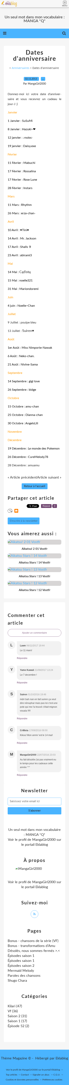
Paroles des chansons (24, 975)
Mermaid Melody (21, 971)
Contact (25, 1075)
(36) (13, 1011)
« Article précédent (22, 477)
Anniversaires (20, 68)
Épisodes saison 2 (21, 966)
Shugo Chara (17, 980)
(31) (17, 1016)
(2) (18, 1026)
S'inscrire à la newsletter (24, 521)
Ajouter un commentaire (34, 632)
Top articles (11, 1075)
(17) (17, 1021)
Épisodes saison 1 (21, 956)
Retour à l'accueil (34, 486)
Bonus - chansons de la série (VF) (33, 941)
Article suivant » (49, 477)
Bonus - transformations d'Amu (31, 946)
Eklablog (62, 1058)
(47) (15, 1006)
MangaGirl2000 (44, 840)
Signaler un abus (41, 1075)
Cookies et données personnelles (22, 1080)
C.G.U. (56, 1075)
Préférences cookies (52, 1080)
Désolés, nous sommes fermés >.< (34, 951)
